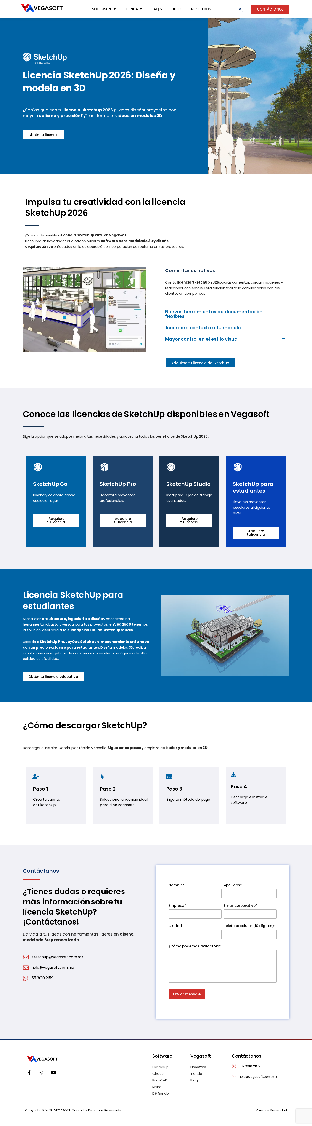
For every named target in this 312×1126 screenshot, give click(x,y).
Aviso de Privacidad (271, 1110)
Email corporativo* (240, 905)
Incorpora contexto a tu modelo (203, 327)
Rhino (156, 1086)
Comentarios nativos (190, 270)
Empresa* (177, 905)
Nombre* (177, 885)
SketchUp (160, 1066)
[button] (225, 270)
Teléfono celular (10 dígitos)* (250, 925)
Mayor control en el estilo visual (202, 339)
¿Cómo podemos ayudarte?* (195, 946)
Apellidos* (233, 885)
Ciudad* (176, 925)
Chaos (158, 1073)
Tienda (196, 1073)
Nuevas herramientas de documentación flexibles (213, 313)
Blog (194, 1080)
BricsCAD (159, 1080)
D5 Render (161, 1093)
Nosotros (198, 1066)
